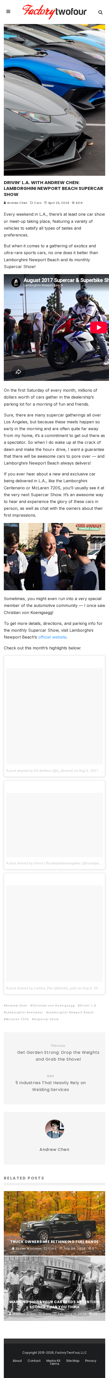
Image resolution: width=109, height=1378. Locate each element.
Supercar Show (46, 1019)
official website (52, 637)
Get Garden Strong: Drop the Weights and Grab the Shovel (58, 1053)
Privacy (90, 1360)
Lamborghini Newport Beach (71, 1012)
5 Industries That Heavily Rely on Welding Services (50, 1083)
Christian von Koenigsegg (53, 1005)
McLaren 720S (17, 1019)
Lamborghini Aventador (24, 1012)
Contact (34, 1360)
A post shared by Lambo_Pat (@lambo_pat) (41, 988)
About (17, 1360)
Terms (54, 1363)
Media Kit (53, 1360)
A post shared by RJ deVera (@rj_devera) (39, 771)
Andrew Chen (17, 203)
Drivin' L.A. (88, 1005)
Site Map (72, 1360)
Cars (38, 203)
